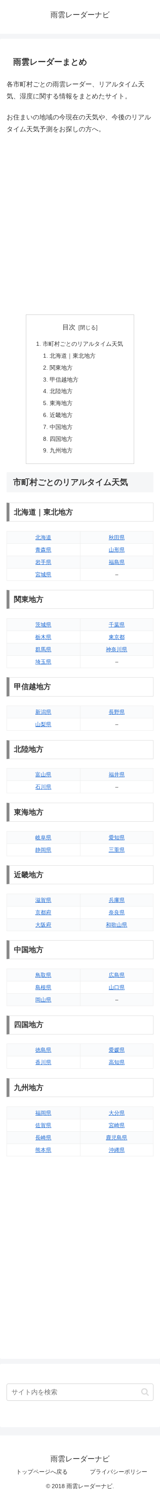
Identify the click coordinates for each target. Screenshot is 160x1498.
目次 (68, 327)
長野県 (117, 712)
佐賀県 (43, 1125)
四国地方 (61, 439)
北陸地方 (61, 391)
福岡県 (43, 1113)
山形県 (117, 550)
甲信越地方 (64, 379)
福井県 (117, 774)
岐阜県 (43, 837)
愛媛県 (117, 1050)
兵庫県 (117, 900)
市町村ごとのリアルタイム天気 (83, 343)
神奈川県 (116, 649)
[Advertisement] (80, 224)
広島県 (117, 975)
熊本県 (43, 1150)
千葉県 (117, 625)
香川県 (43, 1062)
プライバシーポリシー (118, 1471)
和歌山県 (116, 925)
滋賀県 (43, 900)
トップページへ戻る (42, 1471)
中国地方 (61, 427)
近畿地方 (61, 415)
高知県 (117, 1062)
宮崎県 (117, 1125)
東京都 (117, 637)
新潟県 (43, 712)
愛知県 (117, 837)
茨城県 (43, 625)
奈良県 (117, 912)
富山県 (43, 774)
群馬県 (43, 649)
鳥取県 (43, 975)
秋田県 (117, 537)
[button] (145, 1392)
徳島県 (43, 1050)
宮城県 (43, 574)
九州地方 (61, 450)
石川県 (43, 787)
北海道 (43, 537)
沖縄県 (117, 1150)
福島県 (117, 562)
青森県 (43, 550)
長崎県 (43, 1138)
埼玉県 (43, 662)
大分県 (117, 1113)
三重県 (117, 850)
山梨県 (43, 724)
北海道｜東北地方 (73, 355)
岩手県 (43, 562)
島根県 (43, 987)
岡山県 (43, 1000)
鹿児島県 (116, 1138)
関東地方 (61, 367)
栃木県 (43, 637)
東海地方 (61, 403)
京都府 (43, 912)
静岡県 (43, 850)
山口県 (117, 987)
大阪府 (43, 925)
